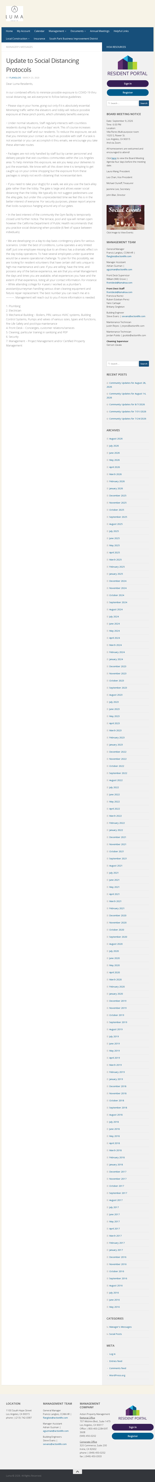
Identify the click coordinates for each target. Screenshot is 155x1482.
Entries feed (115, 1361)
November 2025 (118, 502)
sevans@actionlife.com (133, 316)
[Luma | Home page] (14, 13)
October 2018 (116, 1100)
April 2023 (114, 723)
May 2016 (114, 1306)
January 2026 (116, 488)
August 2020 (116, 943)
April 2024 (114, 637)
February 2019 (117, 1071)
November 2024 (118, 587)
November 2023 (118, 673)
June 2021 (114, 879)
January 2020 (116, 993)
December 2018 (117, 1086)
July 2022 (114, 787)
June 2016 (114, 1299)
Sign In (128, 83)
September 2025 (118, 516)
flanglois (15, 77)
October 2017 (116, 1185)
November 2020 (118, 922)
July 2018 (114, 1121)
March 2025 (115, 559)
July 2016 (114, 1292)
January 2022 (116, 829)
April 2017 (114, 1228)
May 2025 (114, 545)
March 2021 (115, 901)
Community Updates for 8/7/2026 (127, 404)
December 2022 (117, 751)
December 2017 (117, 1171)
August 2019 (116, 1029)
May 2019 (114, 1050)
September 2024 (118, 602)
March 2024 (115, 644)
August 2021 (116, 865)
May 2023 (114, 716)
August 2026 (116, 438)
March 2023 (115, 730)
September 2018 (118, 1107)
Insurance (39, 38)
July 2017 (114, 1207)
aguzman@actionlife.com (119, 269)
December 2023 (117, 666)
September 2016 (118, 1278)
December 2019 (117, 1000)
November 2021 (118, 844)
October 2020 (116, 929)
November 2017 (118, 1178)
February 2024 (117, 652)
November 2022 (118, 758)
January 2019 (116, 1079)
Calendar (39, 31)
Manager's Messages (19, 47)
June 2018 (114, 1128)
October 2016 (116, 1271)
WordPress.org (117, 1375)
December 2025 (117, 495)
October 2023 (116, 680)
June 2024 (114, 623)
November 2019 (118, 1007)
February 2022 (117, 822)
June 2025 (114, 538)
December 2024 (117, 580)
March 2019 (115, 1064)
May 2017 (114, 1221)
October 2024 (116, 595)
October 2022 (116, 765)
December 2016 (117, 1256)
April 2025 (114, 552)
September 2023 (118, 687)
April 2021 (114, 894)
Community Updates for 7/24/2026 (127, 418)
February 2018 (117, 1157)
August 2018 (116, 1114)
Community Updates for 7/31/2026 (127, 411)
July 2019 (114, 1036)
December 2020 (117, 915)
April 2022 (114, 808)
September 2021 (118, 858)
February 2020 (117, 986)
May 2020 (114, 965)
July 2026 (114, 445)
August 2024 (116, 609)
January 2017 (116, 1249)
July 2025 (114, 531)
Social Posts (115, 1333)
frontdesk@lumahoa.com (119, 282)
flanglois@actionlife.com (119, 256)
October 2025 (116, 509)
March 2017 (115, 1235)
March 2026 (115, 474)
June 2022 (114, 794)
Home (9, 31)
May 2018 (114, 1136)
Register (128, 92)
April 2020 (114, 972)
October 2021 (116, 851)
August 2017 (116, 1200)
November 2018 (118, 1093)
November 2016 (118, 1264)
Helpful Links (121, 31)
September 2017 (118, 1192)
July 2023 (114, 701)
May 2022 (114, 801)
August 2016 (116, 1285)
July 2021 (114, 872)
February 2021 (117, 908)
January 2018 (116, 1164)
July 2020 (114, 950)
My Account (23, 31)
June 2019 (114, 1043)
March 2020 (115, 979)
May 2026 (114, 459)
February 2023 (117, 737)
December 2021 (117, 837)
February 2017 (117, 1242)
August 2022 (116, 780)
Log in (112, 1353)
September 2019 (118, 1022)
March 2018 (115, 1150)
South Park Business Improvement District (73, 38)
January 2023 (116, 744)
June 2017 (114, 1214)
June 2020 (114, 958)
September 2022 (118, 773)
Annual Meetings (99, 31)
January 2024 (116, 659)
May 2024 (114, 630)
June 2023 (114, 708)
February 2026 (117, 481)
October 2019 (116, 1015)
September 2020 (118, 936)
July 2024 (114, 616)
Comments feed (117, 1368)
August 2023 (116, 694)
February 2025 (117, 566)
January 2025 (116, 573)
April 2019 (114, 1057)
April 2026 (114, 467)
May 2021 (114, 886)
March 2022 (115, 815)
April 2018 (114, 1143)
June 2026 (114, 452)
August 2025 (116, 523)
